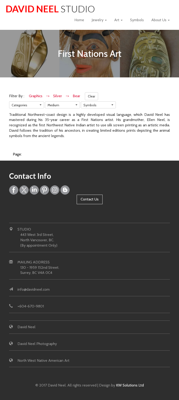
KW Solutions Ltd (130, 385)
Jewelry (98, 20)
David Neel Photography (37, 343)
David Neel (50, 8)
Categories (19, 105)
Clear (91, 96)
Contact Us (90, 199)
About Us (159, 20)
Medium (53, 105)
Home (79, 20)
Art (117, 20)
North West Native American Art (43, 360)
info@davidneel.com (33, 289)
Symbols (137, 20)
